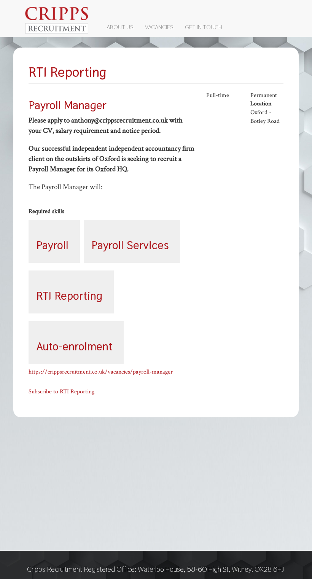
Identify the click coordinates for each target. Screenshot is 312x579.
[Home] (60, 20)
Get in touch (203, 27)
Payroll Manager (68, 105)
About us (120, 27)
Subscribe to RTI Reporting (61, 392)
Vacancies (159, 27)
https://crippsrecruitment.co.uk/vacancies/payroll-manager (101, 372)
